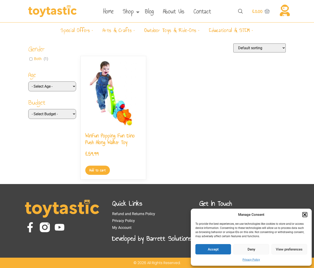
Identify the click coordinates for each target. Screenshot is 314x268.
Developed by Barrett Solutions (152, 238)
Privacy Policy (251, 259)
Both (38, 59)
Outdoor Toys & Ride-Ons (170, 30)
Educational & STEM (229, 30)
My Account (121, 227)
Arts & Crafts (117, 30)
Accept (213, 249)
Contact (202, 11)
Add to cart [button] (97, 170)
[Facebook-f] (30, 227)
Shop (128, 11)
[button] (305, 214)
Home (108, 11)
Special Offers (75, 30)
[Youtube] (59, 227)
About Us (173, 11)
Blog (149, 11)
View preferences (289, 249)
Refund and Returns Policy (133, 214)
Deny (251, 249)
